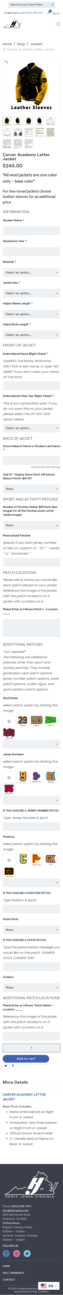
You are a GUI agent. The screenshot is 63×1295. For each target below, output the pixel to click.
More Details (15, 1082)
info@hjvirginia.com (15, 12)
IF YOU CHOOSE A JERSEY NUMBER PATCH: (31, 810)
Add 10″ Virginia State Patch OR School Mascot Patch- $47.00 (28, 476)
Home (7, 44)
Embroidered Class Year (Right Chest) (28, 396)
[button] (7, 61)
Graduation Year (14, 241)
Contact (9, 1279)
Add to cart (26, 1058)
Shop (21, 44)
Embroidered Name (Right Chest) (25, 353)
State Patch (10, 919)
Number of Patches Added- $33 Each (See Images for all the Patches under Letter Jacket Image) (30, 511)
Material (9, 261)
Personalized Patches (16, 535)
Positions (9, 836)
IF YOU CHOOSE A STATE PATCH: (24, 940)
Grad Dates (10, 698)
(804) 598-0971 (34, 12)
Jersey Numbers (13, 754)
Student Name (13, 220)
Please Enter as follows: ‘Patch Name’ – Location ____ (28, 1007)
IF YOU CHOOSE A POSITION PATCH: (27, 893)
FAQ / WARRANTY (13, 1273)
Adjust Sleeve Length (17, 303)
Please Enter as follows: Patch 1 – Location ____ (30, 611)
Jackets (36, 44)
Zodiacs (8, 977)
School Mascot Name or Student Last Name (31, 448)
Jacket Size (11, 282)
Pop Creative (41, 1291)
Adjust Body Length (16, 324)
